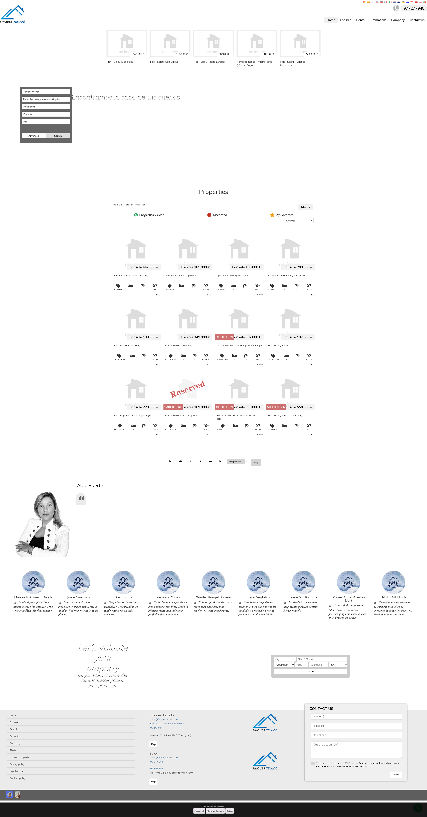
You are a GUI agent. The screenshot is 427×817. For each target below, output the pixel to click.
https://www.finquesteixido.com (166, 723)
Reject (230, 811)
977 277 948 (156, 761)
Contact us (417, 20)
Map (153, 744)
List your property (19, 757)
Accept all (199, 811)
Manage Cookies (215, 811)
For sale (345, 20)
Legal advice (17, 771)
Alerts (305, 207)
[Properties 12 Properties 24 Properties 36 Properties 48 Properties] (238, 461)
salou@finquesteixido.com (163, 719)
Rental (360, 20)
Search (58, 135)
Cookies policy (18, 778)
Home (331, 20)
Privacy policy (17, 764)
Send (396, 774)
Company (398, 20)
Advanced (34, 135)
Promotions (378, 20)
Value (311, 671)
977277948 (155, 727)
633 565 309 (156, 768)
